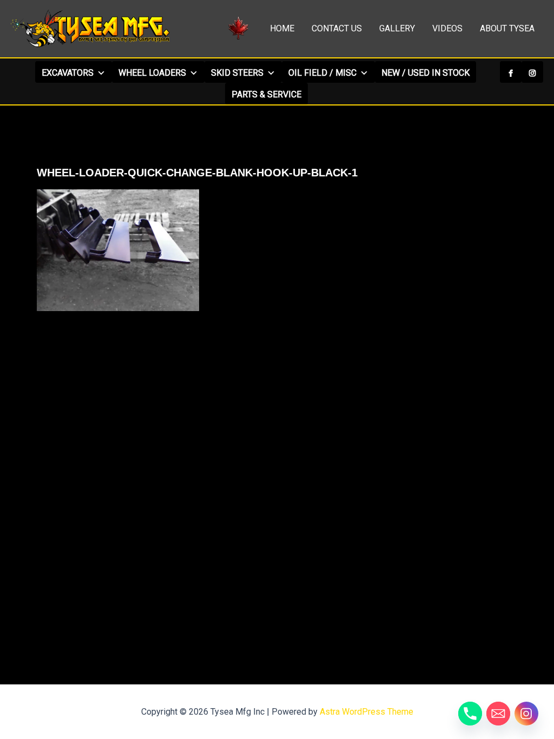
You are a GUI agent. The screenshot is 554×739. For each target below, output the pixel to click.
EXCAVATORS (68, 73)
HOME (282, 28)
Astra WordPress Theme (366, 712)
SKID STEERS (237, 73)
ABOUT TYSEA (507, 28)
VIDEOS (447, 28)
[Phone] (470, 713)
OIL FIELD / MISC (322, 73)
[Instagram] (532, 72)
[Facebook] (511, 72)
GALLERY (397, 28)
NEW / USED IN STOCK (425, 73)
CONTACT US (337, 28)
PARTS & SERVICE (266, 94)
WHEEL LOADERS (152, 73)
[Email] (498, 713)
